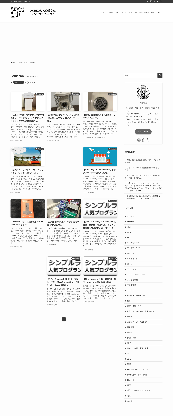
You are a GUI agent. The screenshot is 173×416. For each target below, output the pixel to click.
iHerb (129, 227)
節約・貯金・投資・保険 (137, 375)
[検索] (160, 1)
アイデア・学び (133, 248)
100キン (130, 216)
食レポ (129, 401)
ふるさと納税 (132, 280)
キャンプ (130, 253)
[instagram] (151, 1)
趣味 (129, 396)
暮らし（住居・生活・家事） (138, 348)
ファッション (132, 269)
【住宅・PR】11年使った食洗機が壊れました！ (142, 169)
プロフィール (143, 132)
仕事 (129, 301)
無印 (129, 364)
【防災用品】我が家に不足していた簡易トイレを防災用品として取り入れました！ (142, 197)
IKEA (129, 232)
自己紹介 (130, 380)
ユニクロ (130, 290)
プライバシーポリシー (136, 274)
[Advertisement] (86, 41)
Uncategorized (133, 243)
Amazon (130, 222)
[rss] (157, 1)
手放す (129, 332)
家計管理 (130, 327)
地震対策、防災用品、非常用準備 (140, 311)
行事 (129, 385)
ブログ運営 (131, 285)
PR (128, 237)
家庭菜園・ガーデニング (137, 322)
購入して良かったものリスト (138, 390)
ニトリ (129, 264)
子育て (129, 317)
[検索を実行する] (159, 75)
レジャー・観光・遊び (136, 296)
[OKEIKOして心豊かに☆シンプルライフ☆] (36, 12)
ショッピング (18, 82)
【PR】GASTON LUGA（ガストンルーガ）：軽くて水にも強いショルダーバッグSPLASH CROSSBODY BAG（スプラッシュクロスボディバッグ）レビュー (143, 187)
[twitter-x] (147, 1)
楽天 (129, 359)
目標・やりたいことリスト (137, 369)
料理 (129, 343)
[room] (154, 1)
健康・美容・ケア (134, 306)
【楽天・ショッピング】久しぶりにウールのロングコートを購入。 (142, 176)
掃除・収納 (131, 338)
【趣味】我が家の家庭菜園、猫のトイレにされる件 (142, 161)
